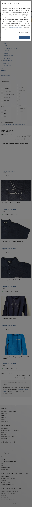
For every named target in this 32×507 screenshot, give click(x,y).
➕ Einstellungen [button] (24, 32)
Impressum (7, 29)
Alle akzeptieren (24, 38)
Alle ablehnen (13, 38)
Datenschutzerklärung (16, 27)
